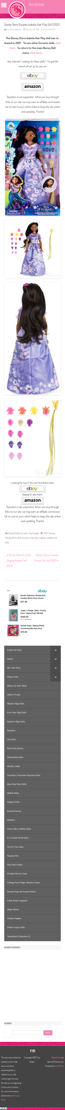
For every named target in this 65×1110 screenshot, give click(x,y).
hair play (34, 537)
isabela (42, 537)
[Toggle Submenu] (55, 650)
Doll (19, 537)
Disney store (10, 537)
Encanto (24, 533)
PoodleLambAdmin (14, 29)
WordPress (59, 1066)
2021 (46, 533)
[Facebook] (31, 1051)
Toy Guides (34, 533)
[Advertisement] (32, 984)
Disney (52, 533)
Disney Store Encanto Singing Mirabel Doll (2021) (18, 560)
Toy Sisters (36, 5)
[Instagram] (33, 1051)
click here (35, 52)
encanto (25, 537)
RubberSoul (56, 1057)
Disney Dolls (13, 533)
